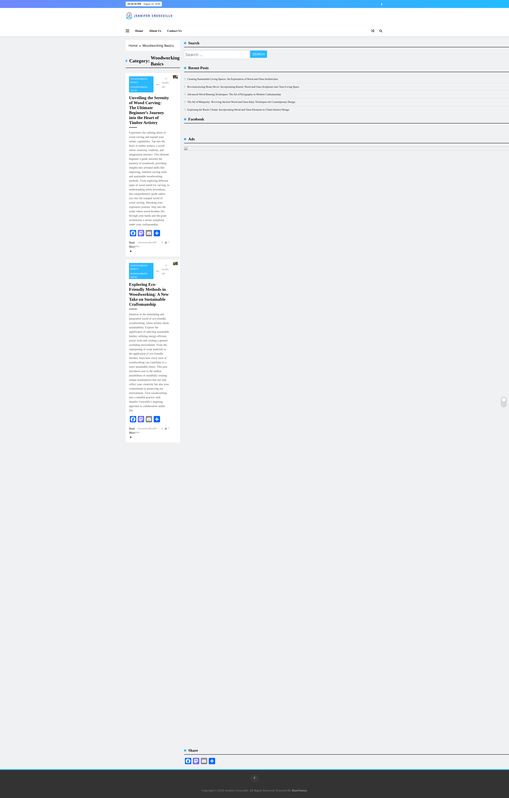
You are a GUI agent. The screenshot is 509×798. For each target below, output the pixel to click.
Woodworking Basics (139, 80)
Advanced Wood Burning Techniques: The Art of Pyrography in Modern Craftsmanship (234, 94)
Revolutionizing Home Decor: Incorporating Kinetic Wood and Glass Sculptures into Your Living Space (243, 86)
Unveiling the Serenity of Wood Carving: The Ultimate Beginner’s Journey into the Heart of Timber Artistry (149, 110)
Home (139, 30)
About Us (155, 30)
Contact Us (174, 30)
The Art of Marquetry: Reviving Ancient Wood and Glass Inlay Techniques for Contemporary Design (241, 101)
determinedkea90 (147, 242)
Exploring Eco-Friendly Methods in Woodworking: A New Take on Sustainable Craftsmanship (149, 294)
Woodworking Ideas (139, 89)
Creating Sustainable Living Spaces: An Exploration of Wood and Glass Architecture (232, 79)
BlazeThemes (299, 790)
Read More (132, 244)
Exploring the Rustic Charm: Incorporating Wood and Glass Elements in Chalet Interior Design (238, 109)
